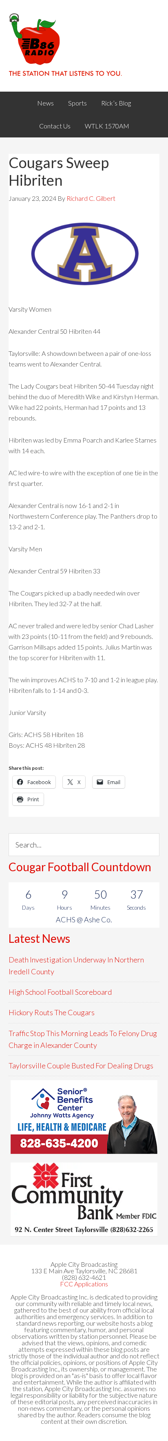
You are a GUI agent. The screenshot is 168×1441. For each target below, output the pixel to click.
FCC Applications (84, 1284)
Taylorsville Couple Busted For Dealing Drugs (81, 1065)
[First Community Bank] (84, 1199)
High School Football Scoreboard (60, 991)
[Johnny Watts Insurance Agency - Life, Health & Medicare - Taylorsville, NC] (84, 1117)
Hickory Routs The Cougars (52, 1012)
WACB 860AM (84, 45)
